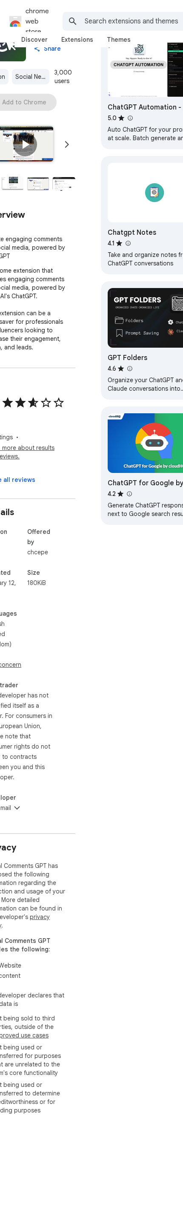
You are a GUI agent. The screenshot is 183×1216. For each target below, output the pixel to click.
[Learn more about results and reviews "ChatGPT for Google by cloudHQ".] (129, 494)
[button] (25, 144)
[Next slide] (66, 144)
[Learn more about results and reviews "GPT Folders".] (129, 368)
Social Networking (32, 77)
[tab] (34, 39)
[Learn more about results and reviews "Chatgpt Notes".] (127, 243)
